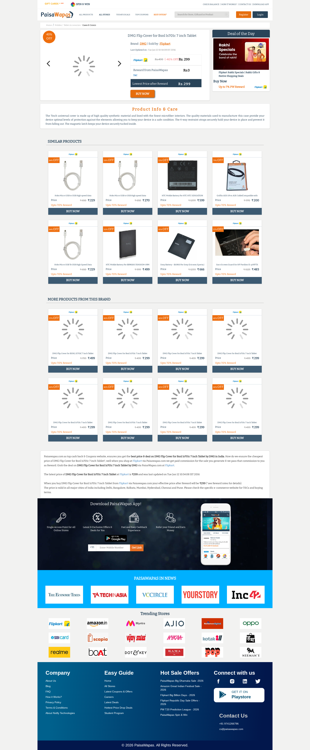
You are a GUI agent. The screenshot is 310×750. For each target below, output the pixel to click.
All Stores (109, 686)
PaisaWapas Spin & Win (173, 714)
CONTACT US (245, 4)
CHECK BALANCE (211, 4)
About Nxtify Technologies (60, 713)
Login (260, 14)
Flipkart (165, 43)
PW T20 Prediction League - (179, 709)
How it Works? (54, 696)
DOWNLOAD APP (261, 4)
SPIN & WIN (82, 4)
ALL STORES (104, 14)
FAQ (48, 691)
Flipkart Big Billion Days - (177, 695)
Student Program (114, 713)
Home (107, 680)
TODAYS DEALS (123, 14)
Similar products (65, 141)
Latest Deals (111, 702)
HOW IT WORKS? (229, 4)
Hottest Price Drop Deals (118, 707)
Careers (109, 696)
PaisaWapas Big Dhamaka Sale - (181, 680)
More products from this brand (79, 299)
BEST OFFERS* (160, 14)
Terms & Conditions (57, 707)
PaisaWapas (144, 745)
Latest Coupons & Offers (118, 691)
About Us (51, 680)
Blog (48, 686)
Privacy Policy (53, 702)
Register (243, 14)
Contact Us (233, 716)
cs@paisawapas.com (231, 729)
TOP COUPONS (141, 14)
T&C (135, 75)
